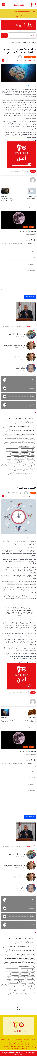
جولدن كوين (31, 466)
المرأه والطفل (15, 454)
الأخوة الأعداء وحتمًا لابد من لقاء (14, 345)
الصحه (6, 442)
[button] (3, 4)
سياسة (32, 470)
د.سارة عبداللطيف (12, 466)
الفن (33, 446)
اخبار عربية (32, 422)
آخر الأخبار (25, 42)
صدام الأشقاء (20, 368)
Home (32, 42)
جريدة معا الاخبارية (24, 140)
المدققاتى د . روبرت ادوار (12, 450)
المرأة (32, 454)
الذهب (32, 438)
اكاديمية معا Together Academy (26, 426)
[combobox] (22, 35)
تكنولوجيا (27, 57)
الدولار (5, 434)
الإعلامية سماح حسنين (9, 426)
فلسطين (11, 470)
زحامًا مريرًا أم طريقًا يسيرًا (17, 334)
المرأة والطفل (25, 454)
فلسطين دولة (30, 474)
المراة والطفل (30, 458)
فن (23, 474)
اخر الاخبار (24, 422)
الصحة (20, 438)
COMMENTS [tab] (6, 326)
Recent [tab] (29, 326)
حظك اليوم (22, 466)
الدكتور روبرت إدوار (14, 434)
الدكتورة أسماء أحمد (12, 430)
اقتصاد (17, 422)
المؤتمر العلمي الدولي (23, 446)
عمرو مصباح (20, 470)
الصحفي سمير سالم (29, 442)
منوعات (15, 227)
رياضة (4, 466)
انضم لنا (23, 15)
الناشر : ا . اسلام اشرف (19, 458)
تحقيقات (9, 458)
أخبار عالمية (31, 418)
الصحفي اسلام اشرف (10, 438)
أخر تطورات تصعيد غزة (20, 418)
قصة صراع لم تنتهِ (26, 11)
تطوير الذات (31, 462)
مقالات (18, 474)
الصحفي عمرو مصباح (16, 442)
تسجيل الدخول (16, 15)
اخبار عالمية (9, 418)
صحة (27, 470)
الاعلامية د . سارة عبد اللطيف (27, 430)
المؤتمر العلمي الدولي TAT (27, 450)
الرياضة (26, 438)
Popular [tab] (18, 326)
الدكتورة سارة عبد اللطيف (28, 434)
